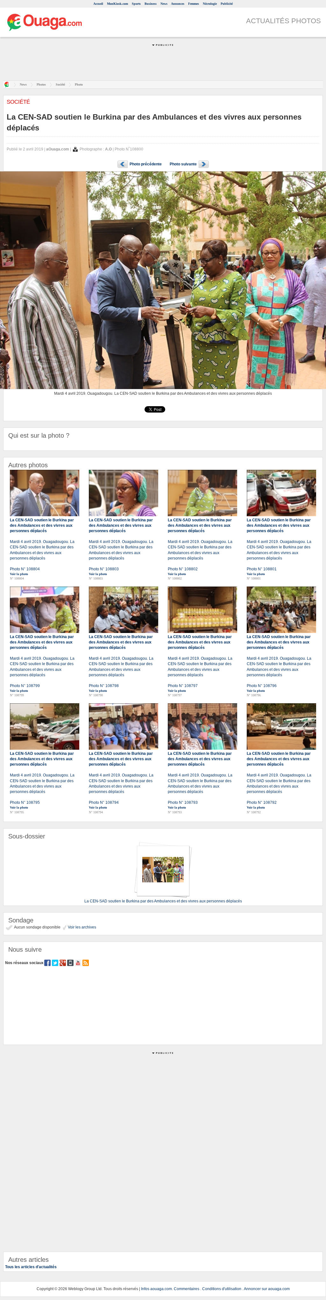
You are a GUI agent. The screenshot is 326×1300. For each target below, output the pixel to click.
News (163, 3)
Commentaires (186, 1289)
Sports (136, 3)
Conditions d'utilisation (221, 1289)
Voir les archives (81, 927)
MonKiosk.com (117, 3)
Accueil (98, 3)
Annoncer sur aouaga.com (267, 1289)
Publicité (227, 3)
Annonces (177, 3)
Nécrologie (210, 3)
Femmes (193, 3)
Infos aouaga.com (156, 1289)
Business (151, 3)
